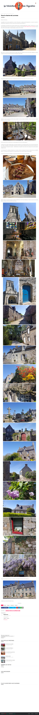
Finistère (5, 13)
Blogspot (7, 713)
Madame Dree (6, 614)
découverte (12, 605)
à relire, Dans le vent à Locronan (29, 26)
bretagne (8, 605)
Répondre (5, 618)
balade (5, 605)
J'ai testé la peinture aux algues (10, 660)
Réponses (5, 619)
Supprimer (8, 618)
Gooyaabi (14, 713)
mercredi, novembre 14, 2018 (7, 615)
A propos (32, 713)
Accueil (2, 13)
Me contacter (36, 713)
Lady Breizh (2, 17)
